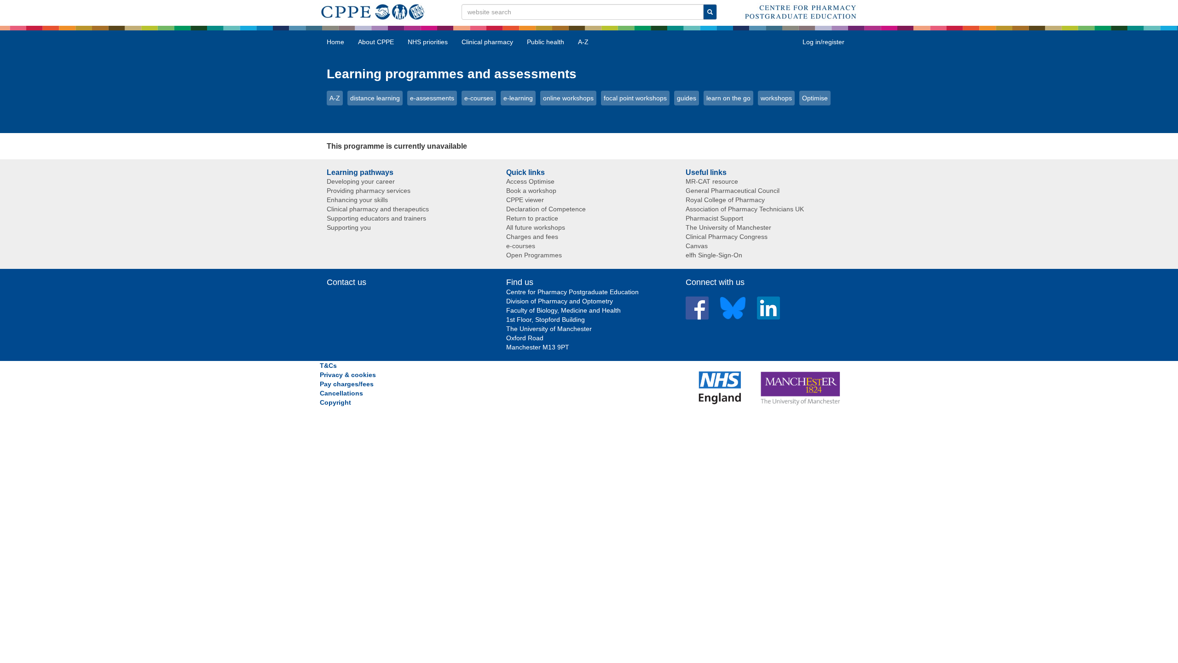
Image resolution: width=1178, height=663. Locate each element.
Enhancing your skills (357, 200)
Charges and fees (532, 236)
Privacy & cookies (348, 374)
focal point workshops (635, 98)
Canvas (697, 246)
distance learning (375, 98)
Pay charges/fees (347, 384)
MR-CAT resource (712, 181)
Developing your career (361, 181)
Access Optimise (530, 181)
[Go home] (373, 10)
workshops (776, 98)
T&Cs (328, 365)
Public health (545, 42)
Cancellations (341, 393)
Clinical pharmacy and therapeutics (378, 209)
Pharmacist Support (714, 218)
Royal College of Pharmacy (725, 200)
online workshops (568, 98)
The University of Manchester (728, 227)
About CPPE (376, 42)
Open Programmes (534, 255)
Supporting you (349, 227)
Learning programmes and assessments (452, 74)
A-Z (583, 42)
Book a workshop (531, 190)
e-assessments (432, 98)
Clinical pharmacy (487, 42)
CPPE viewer (525, 200)
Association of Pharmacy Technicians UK (745, 209)
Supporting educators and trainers (376, 218)
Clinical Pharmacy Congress (727, 236)
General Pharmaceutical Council (733, 190)
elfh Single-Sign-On (714, 255)
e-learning (518, 98)
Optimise (815, 98)
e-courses (478, 98)
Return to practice (532, 218)
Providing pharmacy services (368, 190)
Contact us (346, 282)
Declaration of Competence (546, 209)
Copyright (335, 402)
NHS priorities (428, 42)
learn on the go (728, 98)
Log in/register (823, 42)
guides (686, 98)
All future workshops (535, 227)
